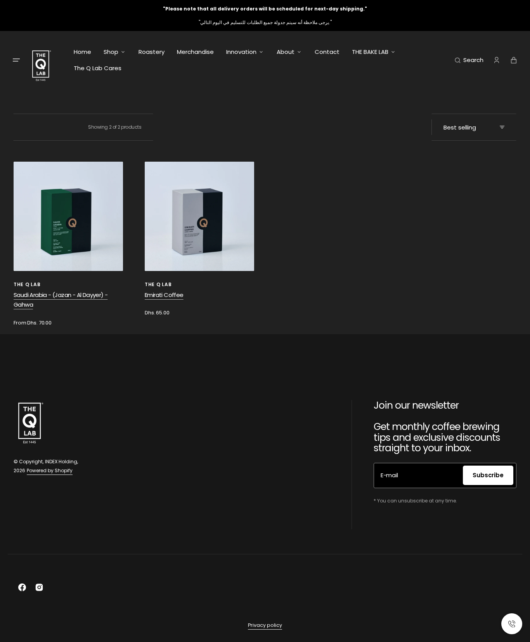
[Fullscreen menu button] (16, 60)
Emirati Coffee (164, 295)
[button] (469, 60)
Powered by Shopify (50, 470)
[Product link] (68, 244)
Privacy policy (265, 625)
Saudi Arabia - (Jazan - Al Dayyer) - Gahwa (60, 300)
